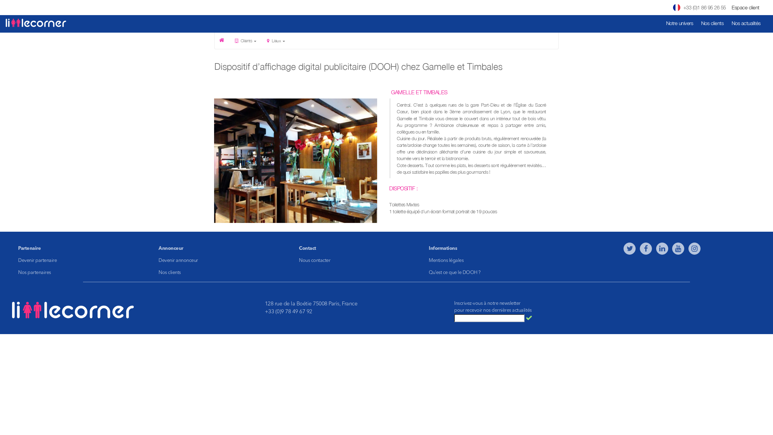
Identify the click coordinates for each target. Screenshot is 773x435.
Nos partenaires (34, 272)
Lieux (276, 40)
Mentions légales (446, 260)
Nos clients (712, 23)
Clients (246, 40)
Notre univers (679, 23)
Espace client (745, 8)
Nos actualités (746, 23)
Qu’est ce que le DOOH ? (455, 272)
